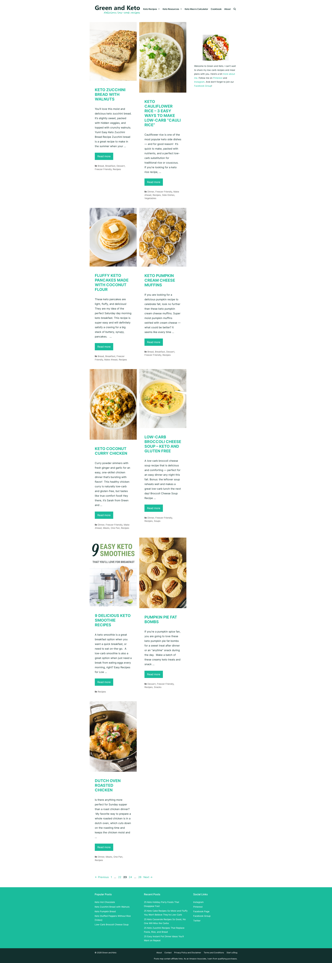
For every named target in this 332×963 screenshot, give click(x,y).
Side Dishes (168, 195)
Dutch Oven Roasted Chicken (108, 785)
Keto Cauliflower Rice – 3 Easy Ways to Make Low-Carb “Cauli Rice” (162, 113)
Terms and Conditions (214, 952)
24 (131, 877)
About (227, 9)
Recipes (117, 169)
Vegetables (150, 198)
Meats (106, 528)
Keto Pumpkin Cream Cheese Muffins (159, 280)
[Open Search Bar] (234, 9)
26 (140, 877)
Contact (168, 952)
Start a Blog (232, 952)
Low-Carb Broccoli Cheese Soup (112, 924)
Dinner (150, 191)
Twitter (196, 920)
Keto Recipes (150, 9)
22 (120, 877)
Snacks (157, 687)
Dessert (121, 166)
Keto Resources (171, 9)
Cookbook (216, 9)
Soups (157, 521)
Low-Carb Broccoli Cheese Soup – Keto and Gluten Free (162, 444)
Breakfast (110, 166)
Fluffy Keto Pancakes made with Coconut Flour (112, 282)
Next (148, 877)
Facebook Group (202, 86)
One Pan (115, 528)
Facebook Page (201, 911)
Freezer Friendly (103, 169)
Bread (101, 166)
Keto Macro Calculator (196, 9)
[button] (159, 9)
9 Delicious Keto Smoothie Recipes (113, 620)
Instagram (199, 82)
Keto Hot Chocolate (105, 902)
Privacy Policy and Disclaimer (187, 952)
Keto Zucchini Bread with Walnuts (110, 94)
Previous (102, 877)
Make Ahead (110, 359)
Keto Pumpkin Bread (105, 911)
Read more (105, 157)
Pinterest (217, 78)
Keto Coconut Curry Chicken (111, 451)
